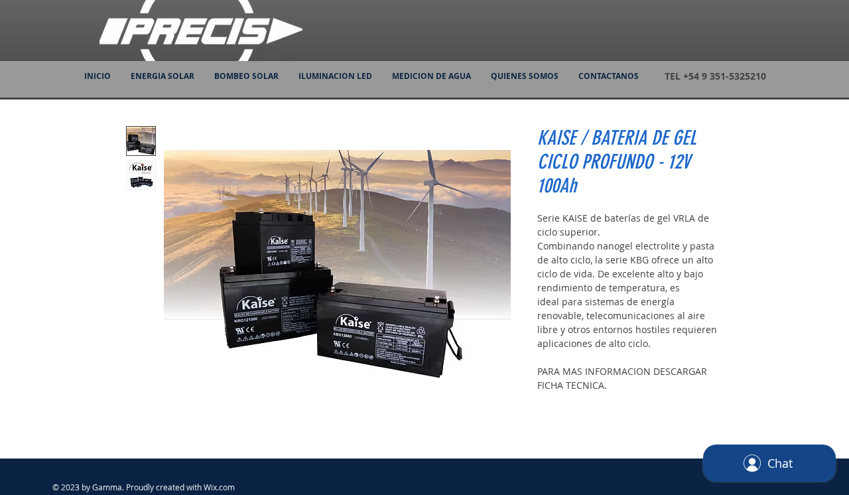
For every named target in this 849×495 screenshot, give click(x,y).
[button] (162, 76)
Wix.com (219, 487)
